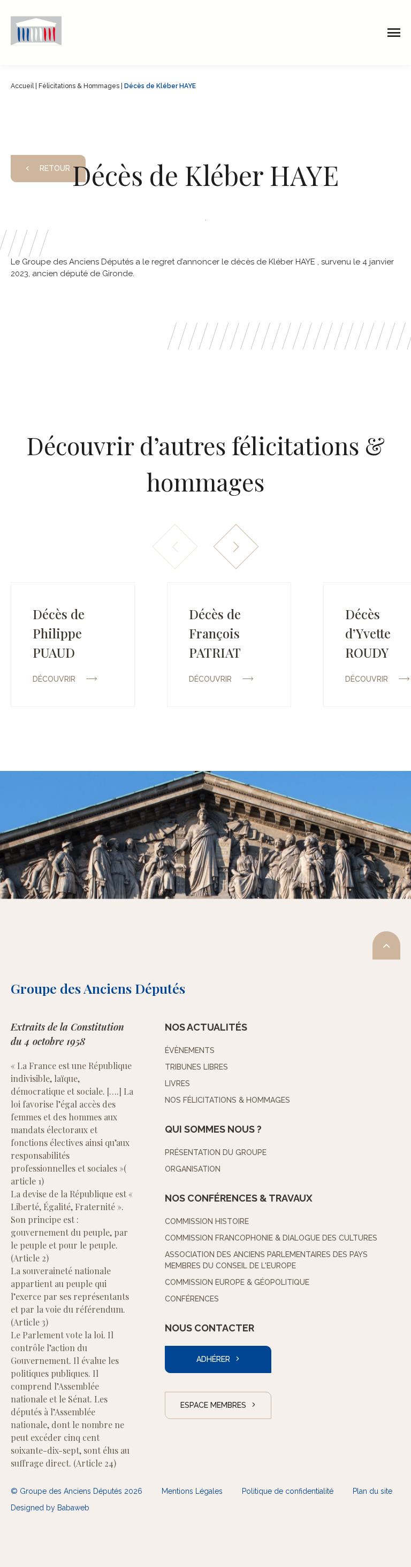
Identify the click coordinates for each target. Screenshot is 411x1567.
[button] (236, 547)
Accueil (22, 86)
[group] (73, 644)
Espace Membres (213, 1405)
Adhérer (213, 1359)
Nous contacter (209, 1328)
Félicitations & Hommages (79, 86)
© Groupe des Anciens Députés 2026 (76, 1491)
